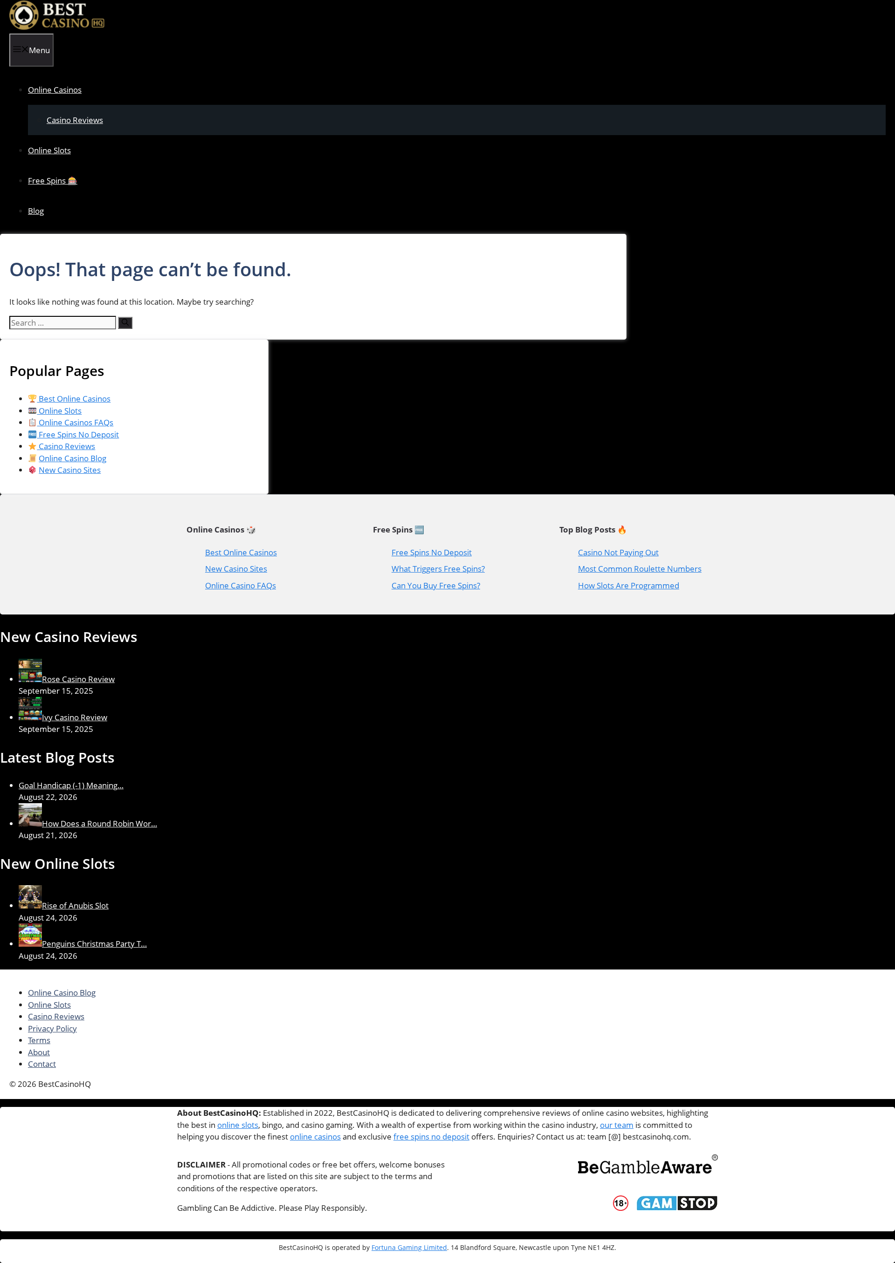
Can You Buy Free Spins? (436, 585)
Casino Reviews (75, 120)
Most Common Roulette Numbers (640, 568)
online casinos (315, 1136)
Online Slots (49, 150)
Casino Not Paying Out (618, 552)
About (39, 1052)
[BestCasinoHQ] (57, 27)
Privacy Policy (52, 1028)
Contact (42, 1063)
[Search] (125, 323)
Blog (36, 210)
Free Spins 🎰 (52, 180)
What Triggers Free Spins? (438, 568)
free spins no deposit (431, 1136)
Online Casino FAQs (240, 585)
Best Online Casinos (73, 398)
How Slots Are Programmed (628, 585)
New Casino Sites (70, 469)
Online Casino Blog (72, 458)
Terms (39, 1040)
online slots (237, 1125)
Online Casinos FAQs (75, 422)
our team (616, 1125)
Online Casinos (55, 89)
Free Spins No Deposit (78, 434)
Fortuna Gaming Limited (409, 1247)
